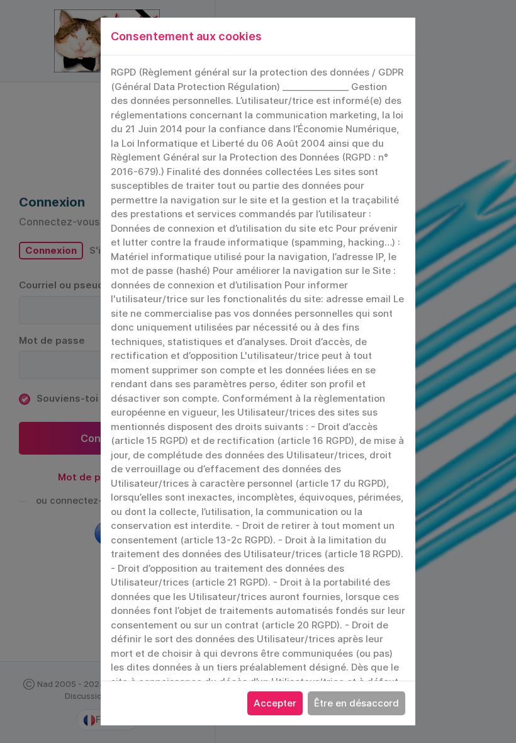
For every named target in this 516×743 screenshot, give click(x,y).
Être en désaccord (356, 703)
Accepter (275, 703)
